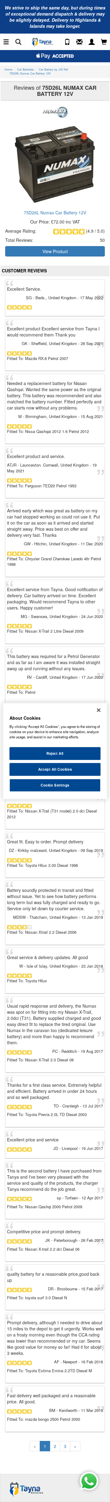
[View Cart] (104, 42)
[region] (55, 751)
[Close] (98, 710)
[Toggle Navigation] (6, 42)
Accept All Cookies (55, 769)
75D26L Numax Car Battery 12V (55, 212)
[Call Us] (67, 42)
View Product (55, 251)
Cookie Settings (55, 785)
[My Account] (92, 42)
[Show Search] (18, 42)
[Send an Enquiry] (79, 42)
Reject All (55, 753)
